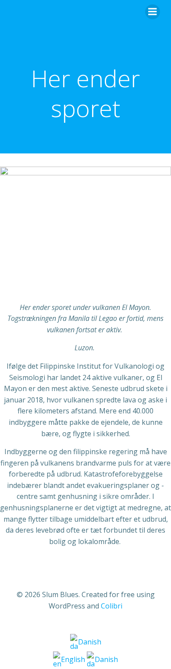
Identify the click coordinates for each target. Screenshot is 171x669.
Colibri (111, 606)
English (74, 659)
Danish (89, 642)
